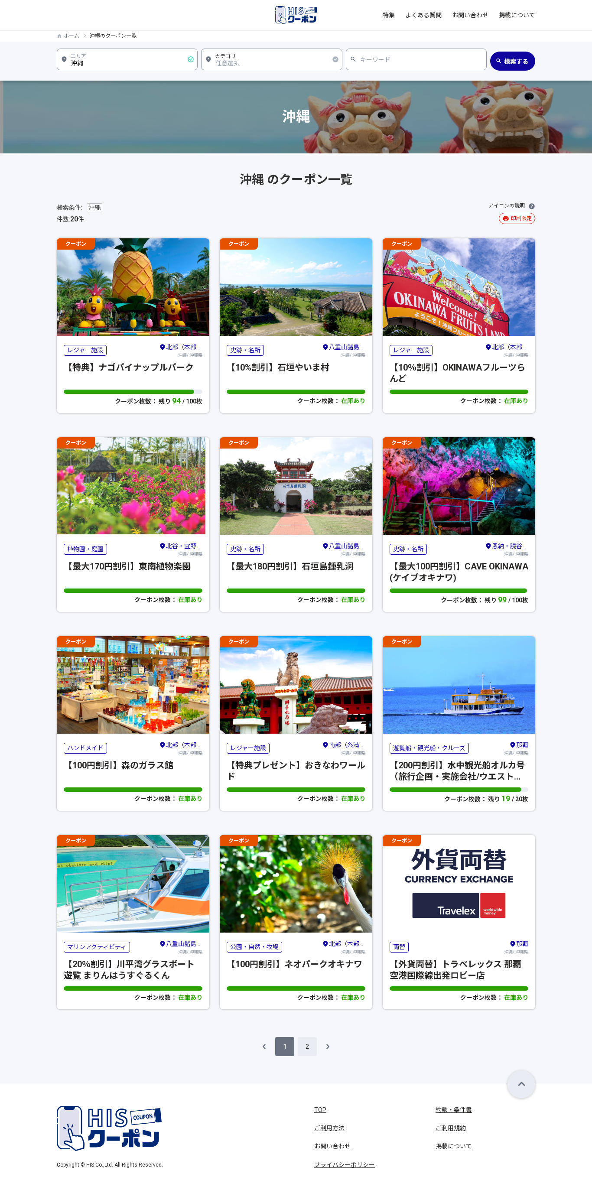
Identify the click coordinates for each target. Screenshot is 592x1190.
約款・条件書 (454, 1109)
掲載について (517, 15)
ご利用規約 (451, 1128)
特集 (389, 15)
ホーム (71, 36)
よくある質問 (423, 15)
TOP (320, 1109)
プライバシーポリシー (344, 1164)
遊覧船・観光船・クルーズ (429, 748)
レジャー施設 (85, 350)
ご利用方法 (329, 1128)
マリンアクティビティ (97, 946)
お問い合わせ (470, 15)
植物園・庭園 (85, 549)
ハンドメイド (85, 748)
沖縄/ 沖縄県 (184, 351)
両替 (399, 946)
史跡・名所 (245, 350)
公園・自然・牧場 (254, 946)
